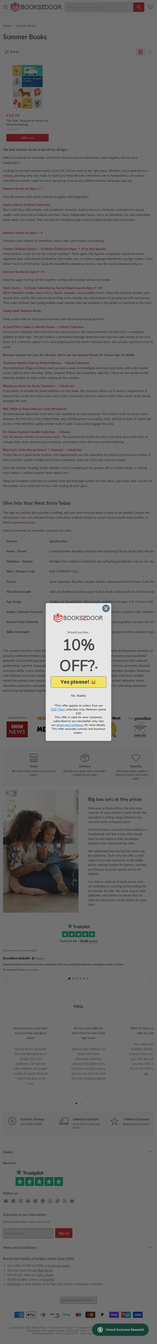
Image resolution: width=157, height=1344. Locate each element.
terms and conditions (70, 725)
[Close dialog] (106, 608)
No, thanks (78, 695)
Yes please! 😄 (78, 682)
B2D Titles (58, 709)
